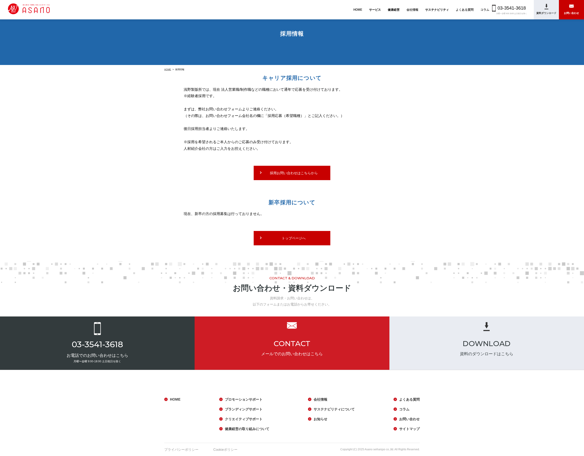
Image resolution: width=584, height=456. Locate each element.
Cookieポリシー (225, 449)
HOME (357, 9)
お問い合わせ (409, 419)
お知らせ (320, 419)
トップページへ (294, 238)
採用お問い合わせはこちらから (294, 173)
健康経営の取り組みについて (247, 429)
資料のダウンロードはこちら (486, 354)
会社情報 (412, 9)
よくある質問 (465, 9)
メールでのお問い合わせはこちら (292, 354)
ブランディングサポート (244, 409)
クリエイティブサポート (244, 419)
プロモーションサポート (244, 399)
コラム (484, 9)
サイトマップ (409, 429)
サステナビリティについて (334, 409)
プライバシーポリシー (181, 449)
